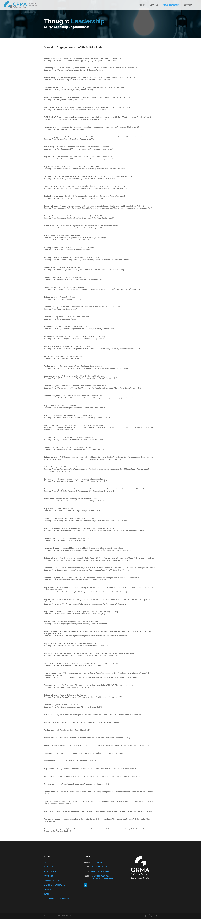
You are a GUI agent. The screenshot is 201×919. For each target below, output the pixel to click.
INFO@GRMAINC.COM (100, 867)
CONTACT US (188, 5)
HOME (46, 862)
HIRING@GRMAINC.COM (99, 871)
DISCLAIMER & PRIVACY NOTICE (56, 899)
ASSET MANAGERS (51, 867)
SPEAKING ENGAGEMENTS (54, 885)
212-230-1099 (100, 862)
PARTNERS (48, 876)
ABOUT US (154, 5)
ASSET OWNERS (50, 871)
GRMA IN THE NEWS (52, 880)
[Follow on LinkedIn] (85, 885)
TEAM (46, 894)
